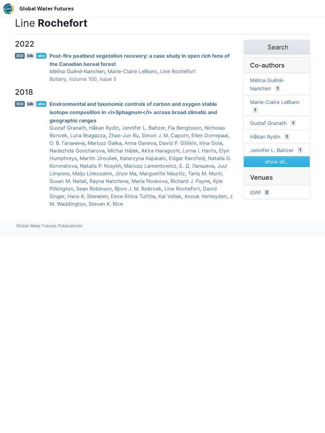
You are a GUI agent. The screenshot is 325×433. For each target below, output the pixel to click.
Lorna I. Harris (199, 150)
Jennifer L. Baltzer (143, 128)
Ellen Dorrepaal (209, 135)
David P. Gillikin (177, 143)
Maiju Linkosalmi (92, 173)
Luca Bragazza (88, 135)
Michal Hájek (123, 150)
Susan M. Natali (68, 181)
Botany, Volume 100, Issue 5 (83, 79)
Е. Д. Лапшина (196, 166)
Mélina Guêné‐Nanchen (77, 71)
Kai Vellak (170, 196)
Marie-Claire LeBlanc (132, 71)
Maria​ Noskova (149, 181)
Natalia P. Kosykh (100, 166)
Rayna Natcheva (109, 181)
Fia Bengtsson (185, 128)
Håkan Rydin (104, 128)
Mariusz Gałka (105, 143)
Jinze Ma (125, 173)
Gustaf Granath (68, 128)
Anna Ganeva (140, 143)
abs (41, 55)
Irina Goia (210, 143)
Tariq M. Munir (205, 173)
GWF (256, 192)
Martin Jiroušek (98, 158)
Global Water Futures (46, 8)
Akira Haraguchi (160, 150)
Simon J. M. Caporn (165, 135)
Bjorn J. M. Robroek (138, 188)
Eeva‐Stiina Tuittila (133, 196)
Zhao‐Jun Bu (124, 135)
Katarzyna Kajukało (143, 158)
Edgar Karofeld (187, 158)
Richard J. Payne (190, 181)
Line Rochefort (178, 71)
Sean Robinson (94, 188)
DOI (20, 55)
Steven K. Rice (106, 204)
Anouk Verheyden (205, 196)
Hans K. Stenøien (87, 196)
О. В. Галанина (67, 143)
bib (30, 55)
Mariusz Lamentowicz (150, 166)
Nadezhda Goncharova (77, 150)
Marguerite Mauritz (162, 173)
